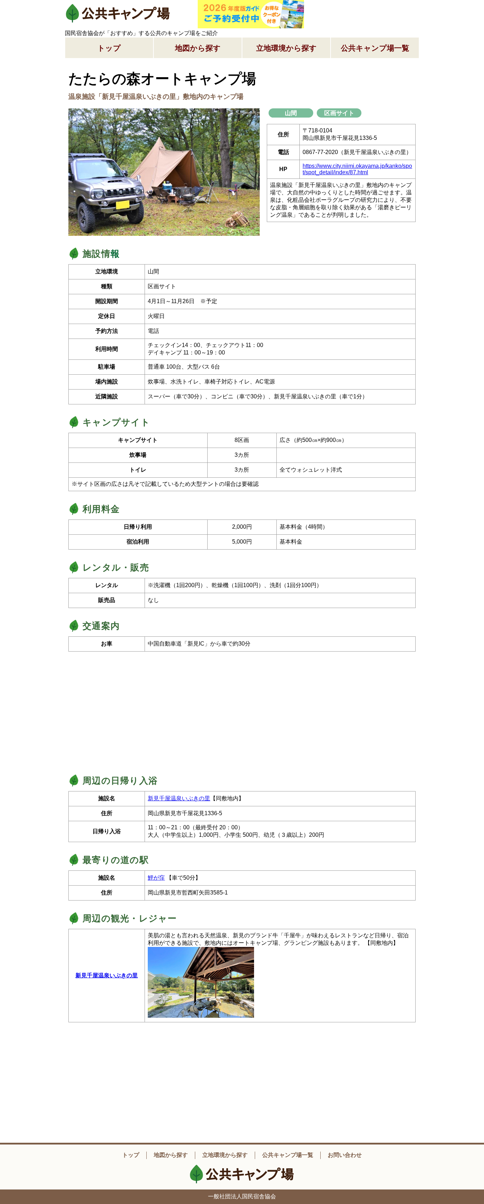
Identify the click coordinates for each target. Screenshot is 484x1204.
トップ (109, 48)
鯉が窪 (156, 878)
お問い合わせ (345, 1155)
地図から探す (198, 48)
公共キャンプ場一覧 (375, 48)
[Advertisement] (366, 9)
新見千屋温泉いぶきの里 (179, 798)
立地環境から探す (286, 48)
